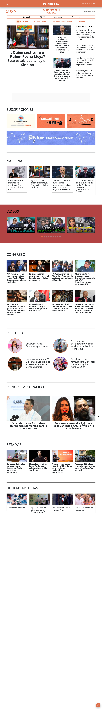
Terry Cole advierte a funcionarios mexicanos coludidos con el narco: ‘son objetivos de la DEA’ (62, 44)
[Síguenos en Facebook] (11, 11)
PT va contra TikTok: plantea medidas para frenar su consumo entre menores (62, 307)
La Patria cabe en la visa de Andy (61, 508)
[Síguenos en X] (15, 11)
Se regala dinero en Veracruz (84, 508)
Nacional (26, 17)
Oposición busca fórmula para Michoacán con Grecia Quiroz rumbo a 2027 (83, 363)
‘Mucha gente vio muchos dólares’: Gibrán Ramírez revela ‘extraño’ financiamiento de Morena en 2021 (85, 279)
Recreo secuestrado (16, 507)
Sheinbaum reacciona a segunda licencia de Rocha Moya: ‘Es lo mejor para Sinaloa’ (84, 61)
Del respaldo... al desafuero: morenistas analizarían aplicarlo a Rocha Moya (82, 345)
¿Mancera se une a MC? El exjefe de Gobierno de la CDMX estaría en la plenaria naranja (38, 363)
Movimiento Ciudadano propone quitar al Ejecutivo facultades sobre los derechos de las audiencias (16, 309)
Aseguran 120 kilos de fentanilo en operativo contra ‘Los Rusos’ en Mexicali (85, 467)
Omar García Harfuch (63, 21)
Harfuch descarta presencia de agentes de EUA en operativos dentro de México (17, 185)
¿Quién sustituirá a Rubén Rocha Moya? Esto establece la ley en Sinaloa (27, 58)
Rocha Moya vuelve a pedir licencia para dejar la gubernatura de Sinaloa (84, 74)
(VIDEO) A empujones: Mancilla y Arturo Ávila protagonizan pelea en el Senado (62, 277)
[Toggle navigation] (7, 4)
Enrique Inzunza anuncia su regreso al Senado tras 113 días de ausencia (39, 277)
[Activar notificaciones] (98, 705)
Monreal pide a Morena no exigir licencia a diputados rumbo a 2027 (38, 307)
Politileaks (76, 17)
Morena (81, 21)
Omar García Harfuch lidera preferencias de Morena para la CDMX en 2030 (28, 426)
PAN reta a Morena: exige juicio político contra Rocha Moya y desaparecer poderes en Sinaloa (16, 278)
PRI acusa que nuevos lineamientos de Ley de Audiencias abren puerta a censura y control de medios (84, 308)
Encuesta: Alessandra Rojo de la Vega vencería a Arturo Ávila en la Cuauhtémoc (73, 426)
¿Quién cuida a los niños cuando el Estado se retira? (38, 509)
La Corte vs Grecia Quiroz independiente (37, 345)
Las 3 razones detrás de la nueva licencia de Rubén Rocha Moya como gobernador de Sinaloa (61, 75)
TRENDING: (24, 21)
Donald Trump (42, 21)
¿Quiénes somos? (89, 11)
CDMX (42, 17)
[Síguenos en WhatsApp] (7, 11)
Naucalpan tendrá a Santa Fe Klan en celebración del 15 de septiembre (39, 467)
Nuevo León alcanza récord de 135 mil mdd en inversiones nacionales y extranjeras (62, 468)
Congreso (58, 17)
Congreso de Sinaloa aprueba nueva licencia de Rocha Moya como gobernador (85, 48)
